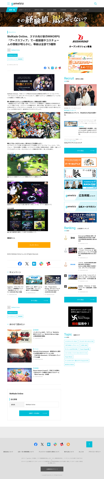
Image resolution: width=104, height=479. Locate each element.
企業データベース (24, 10)
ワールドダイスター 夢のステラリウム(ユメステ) (76, 360)
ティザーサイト (34, 245)
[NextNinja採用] (80, 317)
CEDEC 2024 (84, 345)
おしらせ (81, 452)
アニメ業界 (73, 10)
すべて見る (34, 300)
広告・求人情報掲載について (26, 452)
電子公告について (69, 452)
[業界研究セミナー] (80, 63)
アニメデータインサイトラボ (86, 341)
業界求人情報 (39, 10)
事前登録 (20, 59)
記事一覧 (12, 10)
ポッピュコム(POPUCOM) (71, 349)
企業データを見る (34, 413)
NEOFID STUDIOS (69, 364)
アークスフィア (12, 59)
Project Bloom (68, 357)
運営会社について (8, 452)
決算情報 (63, 10)
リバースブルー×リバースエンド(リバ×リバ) (76, 353)
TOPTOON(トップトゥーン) (71, 345)
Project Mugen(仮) (84, 349)
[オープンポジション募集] (80, 41)
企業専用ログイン (51, 469)
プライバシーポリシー (95, 452)
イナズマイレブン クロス (71, 341)
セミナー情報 (51, 10)
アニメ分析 (85, 10)
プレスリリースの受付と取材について (49, 452)
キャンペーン (12, 32)
